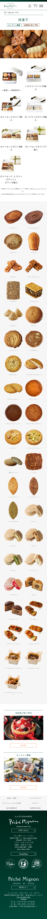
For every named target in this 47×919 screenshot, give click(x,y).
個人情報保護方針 (11, 808)
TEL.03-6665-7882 (23, 897)
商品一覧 (11, 12)
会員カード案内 (11, 798)
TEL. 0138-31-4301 (30, 838)
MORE (23, 745)
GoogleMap (23, 854)
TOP (5, 12)
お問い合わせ (23, 830)
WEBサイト (23, 887)
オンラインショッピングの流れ (11, 803)
